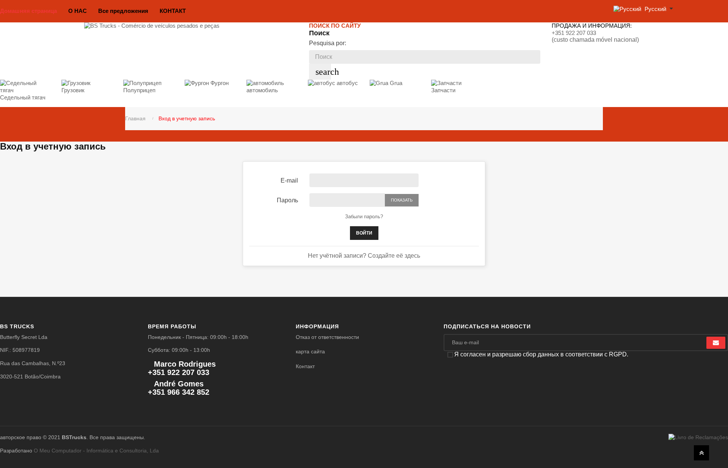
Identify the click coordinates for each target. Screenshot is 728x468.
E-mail (289, 180)
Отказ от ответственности (327, 337)
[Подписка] (715, 343)
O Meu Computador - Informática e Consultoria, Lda (96, 451)
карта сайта (310, 351)
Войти (364, 233)
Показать (402, 200)
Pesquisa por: (327, 43)
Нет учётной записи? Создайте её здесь (364, 255)
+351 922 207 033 (574, 33)
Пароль (287, 200)
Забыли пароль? (364, 216)
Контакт (305, 366)
